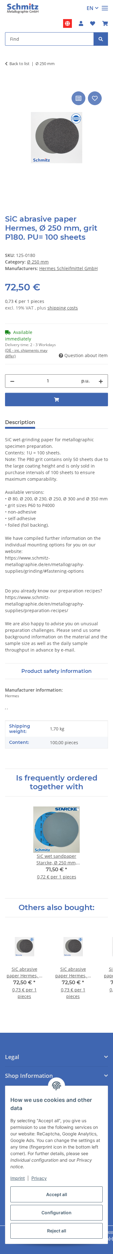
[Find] (101, 39)
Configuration (56, 1212)
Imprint (17, 1178)
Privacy (39, 1178)
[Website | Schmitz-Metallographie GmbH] (67, 23)
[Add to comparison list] (78, 98)
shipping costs (62, 308)
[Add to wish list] (95, 98)
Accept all (56, 1194)
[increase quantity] (101, 381)
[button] (81, 23)
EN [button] (90, 8)
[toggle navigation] (105, 5)
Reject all (56, 1230)
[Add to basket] (10, 82)
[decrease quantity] (12, 381)
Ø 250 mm (38, 262)
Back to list (19, 63)
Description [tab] (20, 422)
